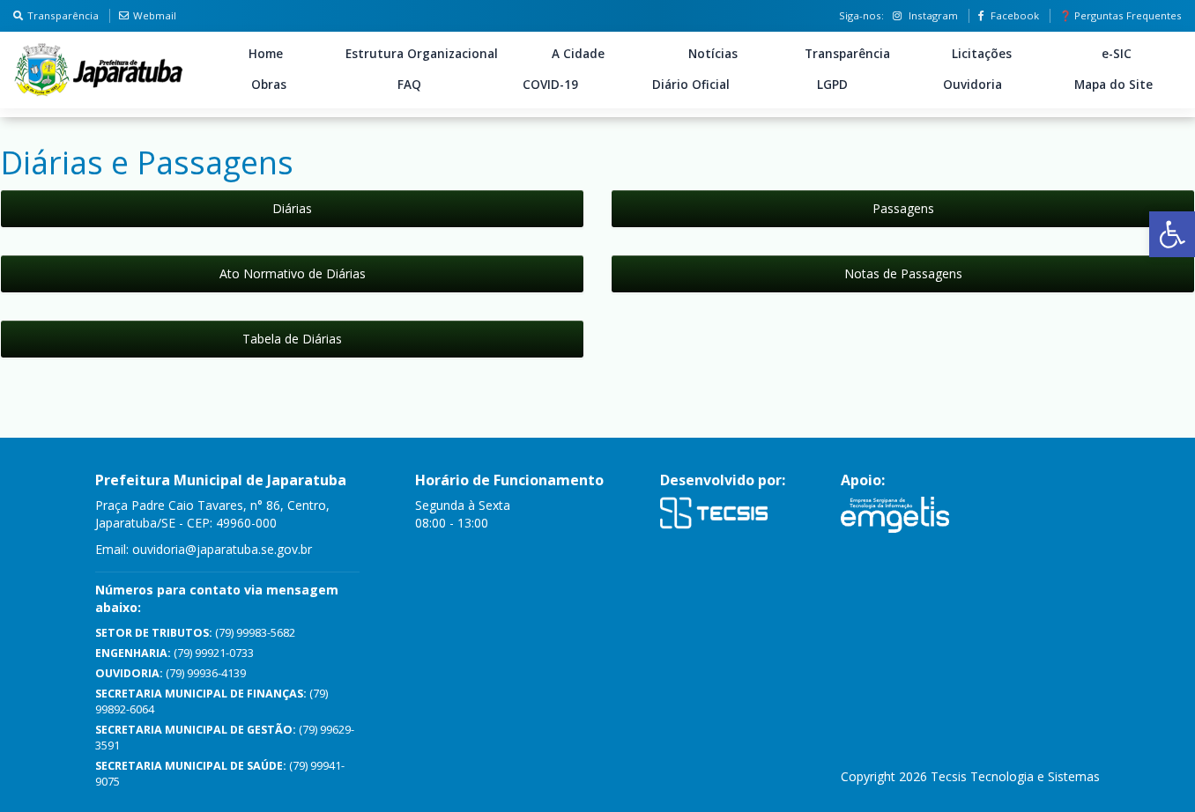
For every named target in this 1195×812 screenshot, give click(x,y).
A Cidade (578, 54)
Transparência (63, 15)
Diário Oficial (691, 84)
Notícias (713, 54)
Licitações (982, 54)
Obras (268, 84)
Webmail (154, 15)
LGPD (832, 84)
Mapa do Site (1113, 84)
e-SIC (1117, 54)
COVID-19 (550, 84)
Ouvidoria (972, 84)
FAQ (409, 84)
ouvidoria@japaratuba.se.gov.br (222, 549)
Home (266, 54)
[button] (1172, 234)
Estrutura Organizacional (421, 54)
